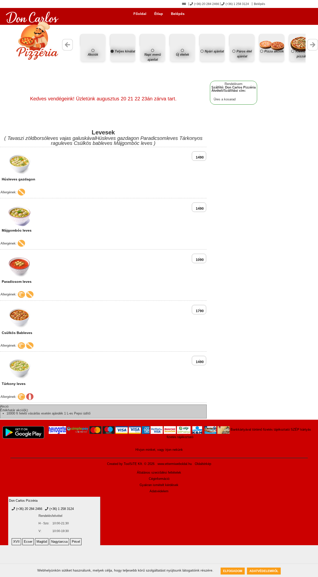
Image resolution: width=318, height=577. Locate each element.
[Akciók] (93, 60)
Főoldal (139, 14)
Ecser (28, 541)
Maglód (42, 541)
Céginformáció (159, 479)
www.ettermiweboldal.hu (175, 464)
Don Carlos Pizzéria (23, 500)
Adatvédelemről (263, 571)
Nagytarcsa (59, 541)
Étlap (158, 14)
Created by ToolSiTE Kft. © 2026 (131, 464)
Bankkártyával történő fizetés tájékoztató (260, 429)
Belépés (259, 4)
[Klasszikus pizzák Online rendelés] (302, 60)
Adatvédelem (159, 491)
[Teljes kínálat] (123, 60)
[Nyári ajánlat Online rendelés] (212, 60)
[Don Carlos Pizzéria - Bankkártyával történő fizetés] (57, 430)
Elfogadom (232, 571)
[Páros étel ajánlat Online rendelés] (242, 60)
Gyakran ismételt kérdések (159, 485)
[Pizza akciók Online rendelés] (272, 60)
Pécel (76, 541)
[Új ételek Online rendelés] (182, 60)
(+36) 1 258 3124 (237, 4)
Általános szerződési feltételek (159, 472)
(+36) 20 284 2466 (206, 4)
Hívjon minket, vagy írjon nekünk (159, 450)
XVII (16, 541)
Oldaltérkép (203, 464)
